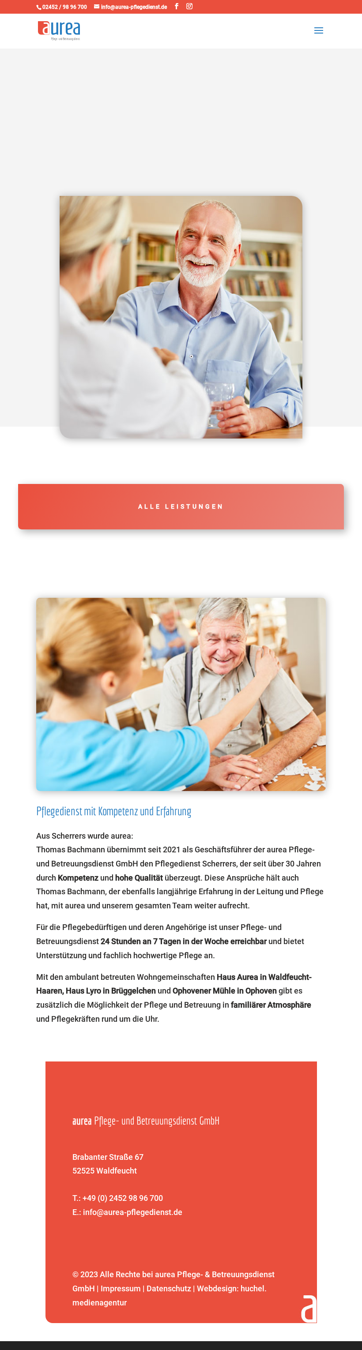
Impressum (121, 1288)
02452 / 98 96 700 (64, 7)
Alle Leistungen (181, 506)
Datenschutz (169, 1288)
